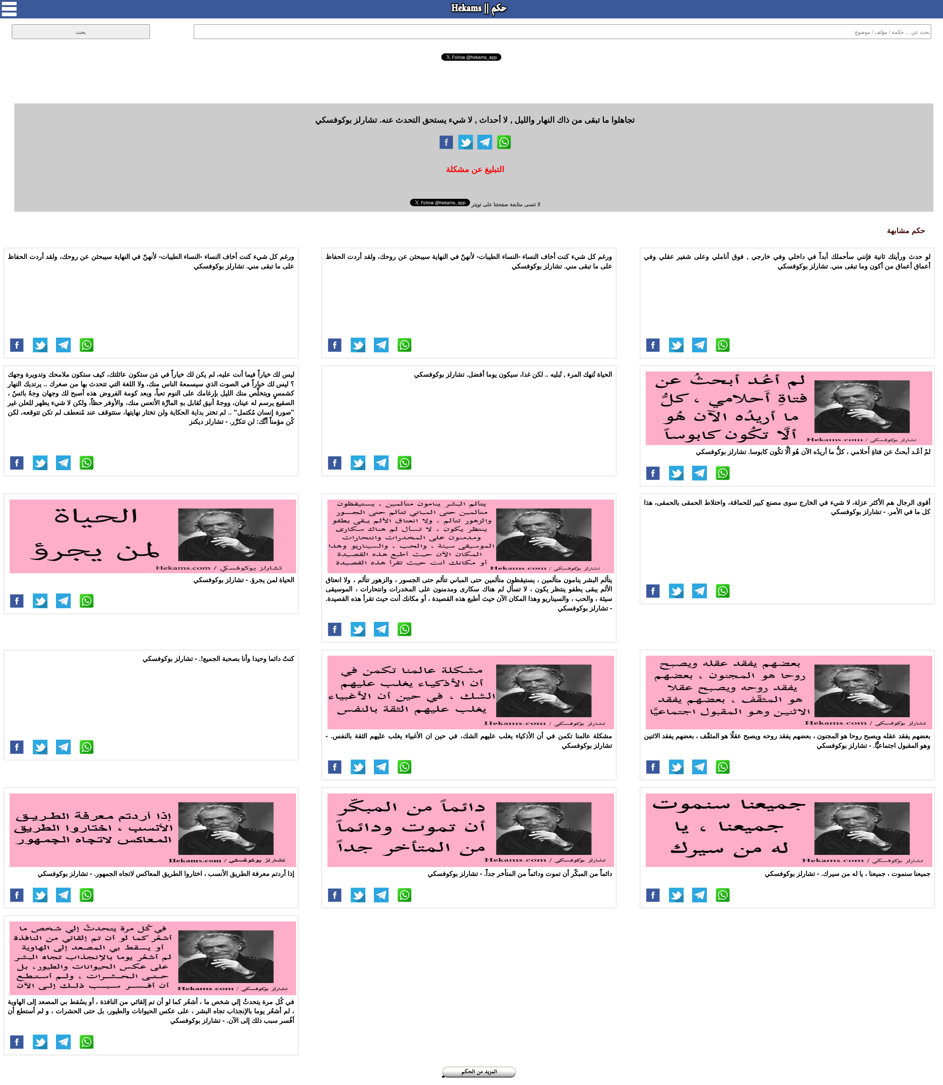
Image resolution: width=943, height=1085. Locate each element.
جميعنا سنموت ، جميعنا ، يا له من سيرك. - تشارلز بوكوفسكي (847, 873)
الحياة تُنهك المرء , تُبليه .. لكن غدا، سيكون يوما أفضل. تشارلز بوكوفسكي (513, 374)
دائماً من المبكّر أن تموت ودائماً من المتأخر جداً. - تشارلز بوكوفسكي (520, 873)
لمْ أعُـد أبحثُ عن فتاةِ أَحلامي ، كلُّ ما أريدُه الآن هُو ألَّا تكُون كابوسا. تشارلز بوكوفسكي (813, 451)
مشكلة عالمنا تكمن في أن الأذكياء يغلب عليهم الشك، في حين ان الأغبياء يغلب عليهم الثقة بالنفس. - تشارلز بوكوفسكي (469, 740)
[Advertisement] (471, 81)
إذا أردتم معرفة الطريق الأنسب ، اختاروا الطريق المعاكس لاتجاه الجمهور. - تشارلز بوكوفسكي (166, 873)
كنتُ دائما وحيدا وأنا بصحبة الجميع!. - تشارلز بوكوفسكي (218, 658)
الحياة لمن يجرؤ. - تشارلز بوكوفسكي (243, 579)
